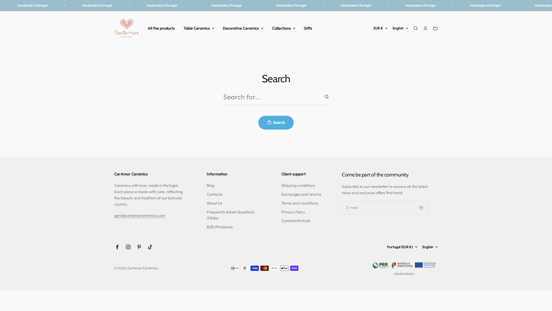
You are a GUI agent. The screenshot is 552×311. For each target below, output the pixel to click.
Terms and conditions (299, 203)
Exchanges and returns (301, 194)
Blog (210, 185)
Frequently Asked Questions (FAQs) (230, 215)
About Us (214, 203)
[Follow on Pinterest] (139, 247)
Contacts (214, 194)
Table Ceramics (196, 27)
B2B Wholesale (220, 226)
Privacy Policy (293, 211)
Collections (281, 27)
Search (279, 122)
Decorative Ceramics (241, 27)
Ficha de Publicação (404, 273)
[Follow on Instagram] (128, 247)
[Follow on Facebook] (117, 247)
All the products (161, 27)
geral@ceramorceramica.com (139, 215)
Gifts (308, 27)
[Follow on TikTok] (150, 247)
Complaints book (295, 220)
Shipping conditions (298, 185)
